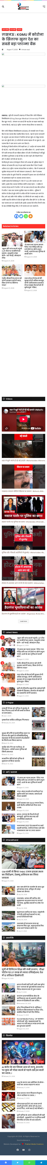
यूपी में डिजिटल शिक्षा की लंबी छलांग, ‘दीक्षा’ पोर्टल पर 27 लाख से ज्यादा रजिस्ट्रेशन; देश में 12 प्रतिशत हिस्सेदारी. (23, 972)
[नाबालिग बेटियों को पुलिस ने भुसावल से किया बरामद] (38, 761)
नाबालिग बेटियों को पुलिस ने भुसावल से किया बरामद (13, 759)
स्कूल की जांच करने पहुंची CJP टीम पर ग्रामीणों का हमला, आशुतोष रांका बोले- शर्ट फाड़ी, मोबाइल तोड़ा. (12, 253)
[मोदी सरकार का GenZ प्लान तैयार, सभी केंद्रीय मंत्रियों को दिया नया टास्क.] (8, 806)
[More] (30, 216)
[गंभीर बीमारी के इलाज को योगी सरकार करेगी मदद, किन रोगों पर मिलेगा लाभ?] (12, 270)
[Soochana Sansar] (23, 6)
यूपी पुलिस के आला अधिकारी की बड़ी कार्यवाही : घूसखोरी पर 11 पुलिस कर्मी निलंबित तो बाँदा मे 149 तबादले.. (31, 1117)
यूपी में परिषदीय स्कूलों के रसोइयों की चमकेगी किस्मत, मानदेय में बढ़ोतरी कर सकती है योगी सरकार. (31, 690)
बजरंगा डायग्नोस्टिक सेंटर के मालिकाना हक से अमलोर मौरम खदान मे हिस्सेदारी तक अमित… (29, 998)
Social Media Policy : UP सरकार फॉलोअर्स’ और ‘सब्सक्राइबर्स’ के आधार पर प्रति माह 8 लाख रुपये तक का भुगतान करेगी (30, 1022)
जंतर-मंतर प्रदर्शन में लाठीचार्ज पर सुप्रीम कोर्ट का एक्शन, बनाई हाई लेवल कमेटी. (30, 793)
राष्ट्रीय (19, 29)
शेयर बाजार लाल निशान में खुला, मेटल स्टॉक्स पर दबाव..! (29, 1094)
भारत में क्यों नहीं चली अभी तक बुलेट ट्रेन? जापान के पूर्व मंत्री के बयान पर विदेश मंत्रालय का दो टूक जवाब (31, 986)
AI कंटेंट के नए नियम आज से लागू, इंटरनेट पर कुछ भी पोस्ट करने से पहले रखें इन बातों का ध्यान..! (23, 1070)
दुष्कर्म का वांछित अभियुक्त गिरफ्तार (15, 720)
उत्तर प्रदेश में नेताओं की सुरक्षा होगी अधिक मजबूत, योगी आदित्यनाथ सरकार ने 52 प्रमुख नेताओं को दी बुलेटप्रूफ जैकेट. (34, 283)
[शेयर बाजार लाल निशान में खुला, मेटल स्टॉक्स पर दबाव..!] (8, 1096)
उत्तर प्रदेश (5, 29)
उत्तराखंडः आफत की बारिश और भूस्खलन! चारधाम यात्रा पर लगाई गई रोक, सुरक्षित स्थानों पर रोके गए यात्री (30, 902)
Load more (23, 621)
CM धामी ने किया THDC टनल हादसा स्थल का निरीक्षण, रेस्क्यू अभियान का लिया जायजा (22, 874)
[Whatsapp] (26, 216)
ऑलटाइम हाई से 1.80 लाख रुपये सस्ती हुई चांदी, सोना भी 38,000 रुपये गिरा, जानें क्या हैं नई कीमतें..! (30, 1106)
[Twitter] (21, 216)
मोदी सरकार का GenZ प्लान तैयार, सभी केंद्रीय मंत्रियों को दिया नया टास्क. (30, 805)
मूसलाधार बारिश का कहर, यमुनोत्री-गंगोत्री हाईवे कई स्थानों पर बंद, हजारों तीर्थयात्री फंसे (31, 914)
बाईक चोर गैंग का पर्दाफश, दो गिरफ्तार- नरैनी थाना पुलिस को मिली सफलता (14, 749)
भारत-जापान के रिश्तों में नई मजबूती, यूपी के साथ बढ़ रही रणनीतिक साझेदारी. (28, 816)
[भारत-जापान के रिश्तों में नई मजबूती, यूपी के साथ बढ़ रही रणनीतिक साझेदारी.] (8, 817)
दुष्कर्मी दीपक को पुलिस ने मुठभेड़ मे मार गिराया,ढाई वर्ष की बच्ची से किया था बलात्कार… (16, 710)
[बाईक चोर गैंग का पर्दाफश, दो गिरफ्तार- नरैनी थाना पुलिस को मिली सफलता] (38, 751)
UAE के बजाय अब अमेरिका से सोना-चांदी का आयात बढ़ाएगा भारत (30, 1083)
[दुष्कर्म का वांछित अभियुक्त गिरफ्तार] (38, 724)
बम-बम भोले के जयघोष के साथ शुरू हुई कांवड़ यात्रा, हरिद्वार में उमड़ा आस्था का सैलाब (30, 889)
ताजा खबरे (13, 29)
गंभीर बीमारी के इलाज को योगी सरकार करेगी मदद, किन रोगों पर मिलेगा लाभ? (12, 281)
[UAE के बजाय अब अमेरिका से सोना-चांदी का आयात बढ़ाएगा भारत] (8, 1085)
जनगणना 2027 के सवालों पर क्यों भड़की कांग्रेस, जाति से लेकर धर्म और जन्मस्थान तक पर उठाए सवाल (30, 828)
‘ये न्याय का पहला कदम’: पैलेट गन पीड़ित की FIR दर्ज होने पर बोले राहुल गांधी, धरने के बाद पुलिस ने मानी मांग (34, 249)
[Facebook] (16, 216)
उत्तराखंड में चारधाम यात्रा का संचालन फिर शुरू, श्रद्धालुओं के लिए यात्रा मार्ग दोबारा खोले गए (30, 925)
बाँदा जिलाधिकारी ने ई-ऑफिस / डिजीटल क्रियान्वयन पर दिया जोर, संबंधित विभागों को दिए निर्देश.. (30, 1009)
